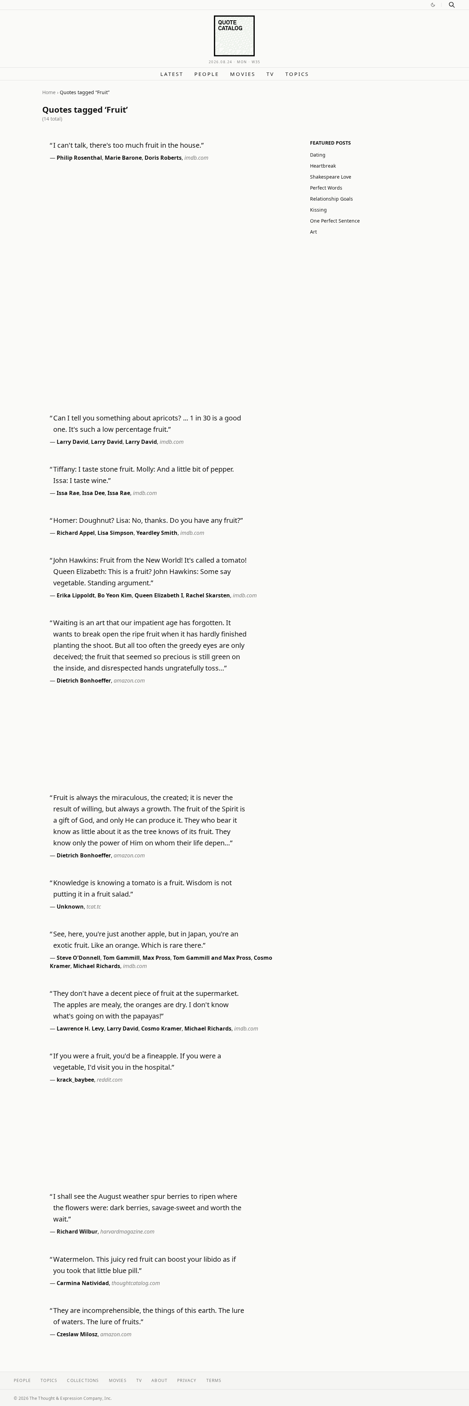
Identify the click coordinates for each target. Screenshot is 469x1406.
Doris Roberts (163, 157)
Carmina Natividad (83, 1283)
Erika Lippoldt (76, 595)
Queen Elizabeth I (159, 595)
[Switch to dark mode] (433, 5)
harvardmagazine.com (127, 1231)
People (206, 73)
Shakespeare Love (330, 176)
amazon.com (129, 680)
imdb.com (196, 157)
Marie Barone (123, 157)
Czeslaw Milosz (77, 1334)
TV (270, 73)
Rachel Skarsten (208, 595)
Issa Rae (68, 493)
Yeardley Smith (157, 533)
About (159, 1380)
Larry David (72, 442)
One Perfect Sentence (335, 220)
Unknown (70, 906)
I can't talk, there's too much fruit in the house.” (128, 145)
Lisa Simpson (116, 533)
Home (49, 92)
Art (313, 231)
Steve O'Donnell (78, 957)
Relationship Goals (331, 198)
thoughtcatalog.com (136, 1283)
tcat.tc (94, 906)
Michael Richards (96, 966)
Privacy (186, 1380)
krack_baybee (75, 1079)
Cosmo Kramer (161, 1028)
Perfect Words (326, 187)
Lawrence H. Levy (80, 1028)
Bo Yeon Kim (115, 595)
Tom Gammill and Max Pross (212, 957)
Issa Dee (93, 493)
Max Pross (156, 957)
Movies (242, 73)
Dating (317, 154)
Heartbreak (323, 165)
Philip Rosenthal (79, 157)
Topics (297, 73)
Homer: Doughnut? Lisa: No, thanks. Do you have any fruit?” (148, 520)
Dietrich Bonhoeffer (84, 680)
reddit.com (110, 1079)
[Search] (451, 4)
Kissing (318, 209)
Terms (214, 1380)
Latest (171, 73)
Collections (83, 1380)
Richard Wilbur (77, 1231)
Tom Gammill (121, 957)
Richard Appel (76, 533)
